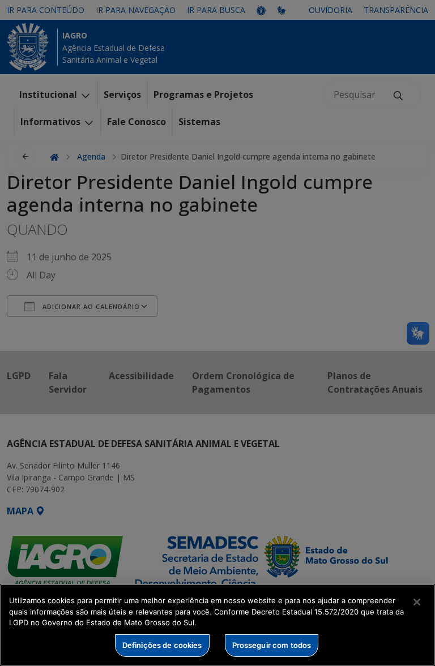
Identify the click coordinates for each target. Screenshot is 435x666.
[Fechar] (416, 602)
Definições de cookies (162, 645)
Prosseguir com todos (272, 645)
